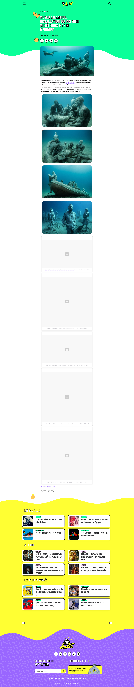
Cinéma (38, 551)
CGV (84, 679)
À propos (50, 679)
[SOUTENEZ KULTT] (89, 667)
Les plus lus (39, 530)
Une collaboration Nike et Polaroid (48, 532)
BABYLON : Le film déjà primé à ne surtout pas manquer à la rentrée (94, 569)
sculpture (50, 490)
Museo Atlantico (70, 82)
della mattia (76, 683)
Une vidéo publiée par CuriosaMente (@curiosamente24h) (59, 270)
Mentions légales (59, 679)
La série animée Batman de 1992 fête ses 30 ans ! (93, 604)
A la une (38, 517)
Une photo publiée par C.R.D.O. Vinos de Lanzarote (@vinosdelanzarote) (60, 423)
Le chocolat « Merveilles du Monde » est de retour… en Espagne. (94, 521)
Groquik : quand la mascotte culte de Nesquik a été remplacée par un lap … (49, 591)
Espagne (44, 490)
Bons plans (85, 586)
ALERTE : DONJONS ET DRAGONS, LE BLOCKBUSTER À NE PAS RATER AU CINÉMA (49, 556)
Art (47, 11)
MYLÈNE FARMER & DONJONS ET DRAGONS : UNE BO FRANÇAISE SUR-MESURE (49, 570)
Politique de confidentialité (74, 679)
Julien (56, 35)
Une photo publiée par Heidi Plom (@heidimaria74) (59, 482)
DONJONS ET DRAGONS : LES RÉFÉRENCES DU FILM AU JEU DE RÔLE (93, 556)
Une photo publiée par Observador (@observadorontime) (60, 328)
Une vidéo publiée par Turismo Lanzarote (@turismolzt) (59, 365)
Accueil (41, 11)
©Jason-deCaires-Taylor (48, 486)
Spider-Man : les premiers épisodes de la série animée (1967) (48, 604)
